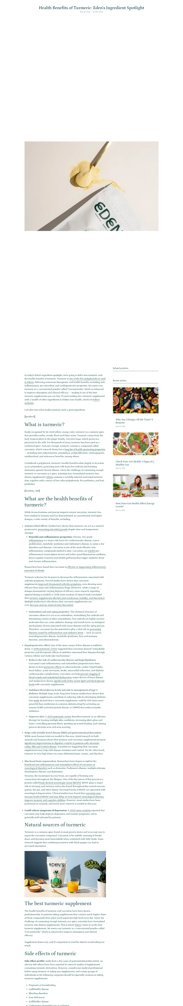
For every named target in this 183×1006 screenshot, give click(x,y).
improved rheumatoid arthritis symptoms (59, 584)
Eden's (49, 477)
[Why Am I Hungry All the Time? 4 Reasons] (135, 400)
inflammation (36, 540)
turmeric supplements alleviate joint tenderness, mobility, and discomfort (66, 598)
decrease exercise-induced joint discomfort (51, 605)
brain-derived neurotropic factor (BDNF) (60, 782)
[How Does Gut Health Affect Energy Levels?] (135, 485)
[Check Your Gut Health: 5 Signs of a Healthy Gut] (135, 443)
